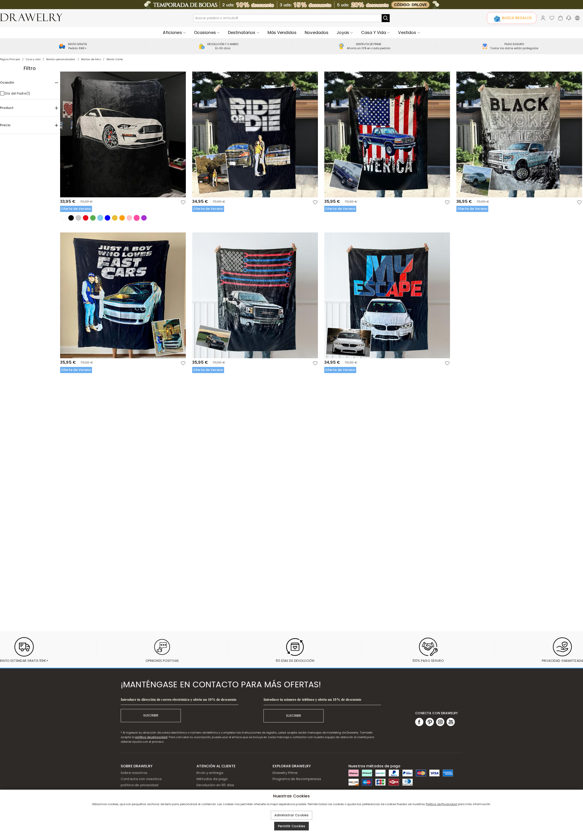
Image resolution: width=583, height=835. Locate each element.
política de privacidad (151, 737)
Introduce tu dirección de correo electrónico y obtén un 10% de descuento (178, 699)
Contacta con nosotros (141, 778)
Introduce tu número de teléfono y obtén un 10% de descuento (312, 699)
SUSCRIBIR (150, 715)
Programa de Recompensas (297, 778)
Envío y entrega (210, 772)
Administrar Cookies (291, 815)
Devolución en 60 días (215, 785)
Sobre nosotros (134, 772)
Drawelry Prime (285, 772)
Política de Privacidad (441, 804)
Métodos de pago (212, 778)
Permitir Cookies (291, 826)
